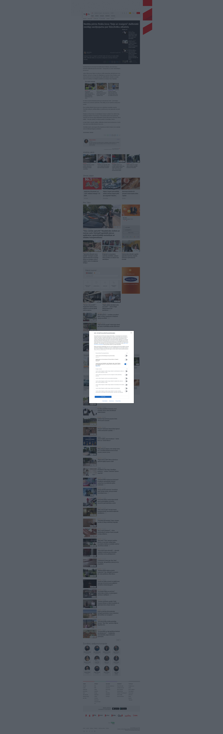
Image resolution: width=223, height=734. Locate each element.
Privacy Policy (118, 400)
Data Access (111, 400)
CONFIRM (103, 396)
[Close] (131, 333)
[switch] (125, 355)
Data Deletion (104, 400)
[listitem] (111, 353)
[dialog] (111, 367)
